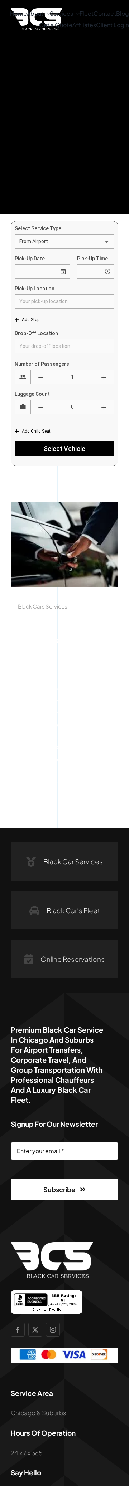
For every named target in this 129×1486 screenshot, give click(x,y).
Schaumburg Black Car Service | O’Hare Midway (61, 639)
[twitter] (35, 1330)
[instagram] (53, 1330)
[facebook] (18, 1330)
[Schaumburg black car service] (64, 504)
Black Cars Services (42, 606)
